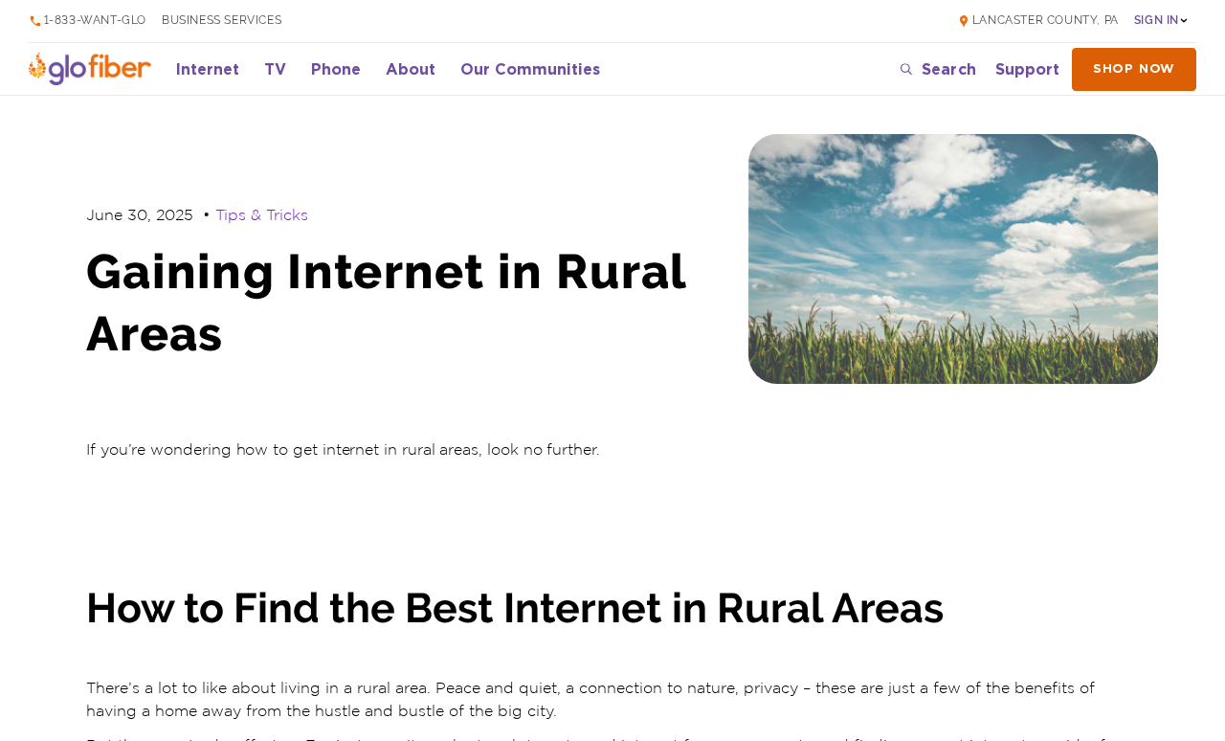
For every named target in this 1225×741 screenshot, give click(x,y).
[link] (1037, 21)
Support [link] (1027, 69)
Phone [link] (336, 69)
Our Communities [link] (530, 69)
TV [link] (275, 69)
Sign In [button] (1156, 20)
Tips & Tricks (261, 216)
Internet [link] (207, 69)
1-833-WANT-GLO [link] (95, 20)
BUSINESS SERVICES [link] (221, 20)
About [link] (410, 69)
